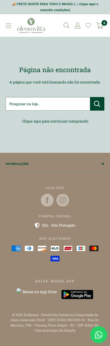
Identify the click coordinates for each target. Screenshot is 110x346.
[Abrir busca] (66, 25)
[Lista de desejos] (88, 25)
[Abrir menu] (8, 25)
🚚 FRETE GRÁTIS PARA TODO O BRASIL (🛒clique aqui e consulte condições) (55, 7)
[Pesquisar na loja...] (97, 104)
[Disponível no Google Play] (77, 294)
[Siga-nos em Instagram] (62, 200)
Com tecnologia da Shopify (55, 330)
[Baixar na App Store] (37, 294)
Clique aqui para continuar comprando (55, 121)
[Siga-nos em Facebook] (47, 200)
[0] (99, 25)
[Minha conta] (77, 25)
